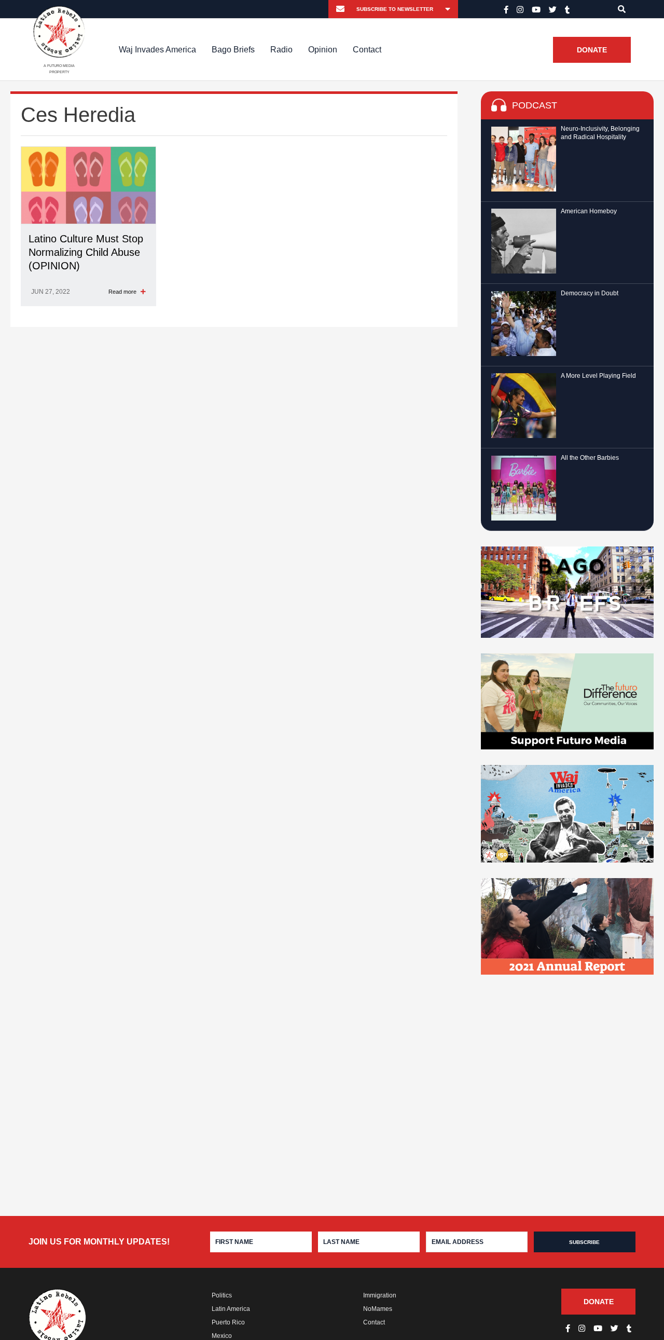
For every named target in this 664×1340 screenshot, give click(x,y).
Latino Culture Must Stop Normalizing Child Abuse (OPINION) (86, 252)
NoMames (377, 1308)
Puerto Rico (228, 1322)
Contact (367, 49)
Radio (281, 49)
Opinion (322, 49)
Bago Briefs (233, 49)
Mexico (222, 1335)
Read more (123, 292)
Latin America (231, 1308)
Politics (222, 1295)
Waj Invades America (157, 49)
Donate (592, 50)
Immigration (379, 1295)
